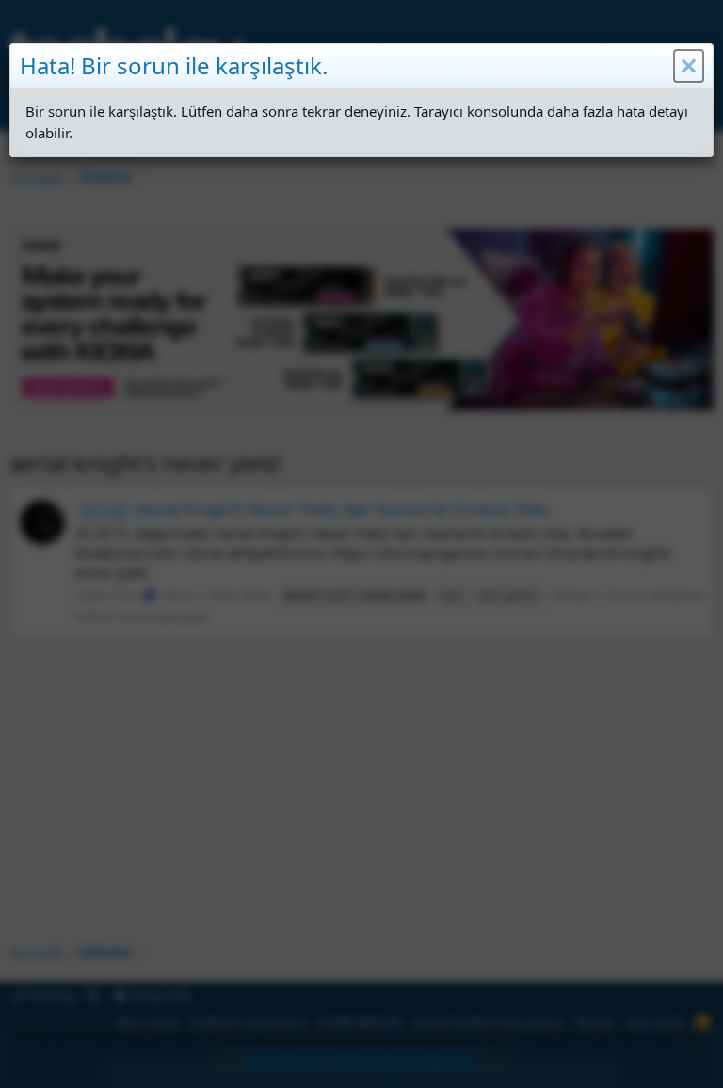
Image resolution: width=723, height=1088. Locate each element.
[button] (688, 66)
